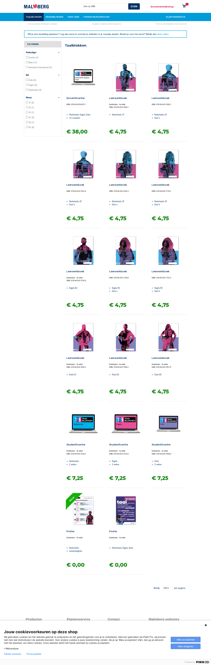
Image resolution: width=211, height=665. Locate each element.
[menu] (105, 17)
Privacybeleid (34, 654)
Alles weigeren (185, 646)
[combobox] (104, 6)
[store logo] (36, 6)
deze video (163, 34)
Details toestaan (12, 654)
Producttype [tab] (31, 52)
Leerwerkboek (118, 98)
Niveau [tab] (29, 97)
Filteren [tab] (33, 44)
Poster (70, 531)
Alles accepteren (186, 639)
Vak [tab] (27, 75)
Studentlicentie (75, 444)
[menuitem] (34, 17)
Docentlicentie (75, 98)
